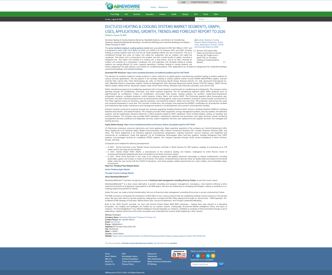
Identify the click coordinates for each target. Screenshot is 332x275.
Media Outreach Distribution (159, 262)
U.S (158, 243)
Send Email (115, 222)
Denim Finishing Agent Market (117, 169)
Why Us (108, 259)
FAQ (124, 254)
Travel (205, 14)
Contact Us (218, 2)
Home (153, 7)
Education (150, 14)
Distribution (152, 256)
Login (183, 2)
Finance (162, 14)
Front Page (114, 14)
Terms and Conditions (131, 262)
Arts (126, 14)
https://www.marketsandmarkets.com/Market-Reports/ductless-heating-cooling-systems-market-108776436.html (159, 236)
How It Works (110, 256)
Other (216, 14)
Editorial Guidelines (130, 259)
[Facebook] (193, 256)
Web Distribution (155, 259)
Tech (196, 14)
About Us (109, 262)
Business (136, 14)
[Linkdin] (203, 256)
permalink (173, 243)
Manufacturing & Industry (144, 243)
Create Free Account (199, 2)
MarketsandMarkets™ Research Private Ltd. (137, 217)
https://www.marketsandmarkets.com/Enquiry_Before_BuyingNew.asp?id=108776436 (159, 124)
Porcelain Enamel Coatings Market (119, 173)
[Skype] (208, 256)
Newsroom (163, 7)
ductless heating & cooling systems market (131, 48)
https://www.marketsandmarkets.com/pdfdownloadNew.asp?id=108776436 (158, 73)
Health (173, 14)
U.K (155, 243)
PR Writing (152, 264)
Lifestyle (185, 14)
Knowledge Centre (130, 256)
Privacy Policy (127, 264)
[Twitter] (198, 256)
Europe (131, 243)
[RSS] (213, 256)
